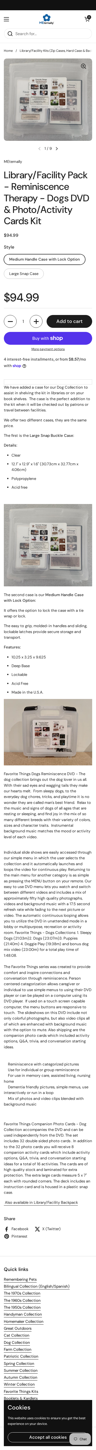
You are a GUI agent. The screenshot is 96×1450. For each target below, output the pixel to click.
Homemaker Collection (24, 1321)
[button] (87, 19)
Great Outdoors (17, 1328)
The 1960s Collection (22, 1300)
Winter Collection (19, 1384)
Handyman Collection (23, 1314)
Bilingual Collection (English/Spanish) (37, 1286)
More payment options (48, 349)
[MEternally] (47, 19)
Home (8, 50)
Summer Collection (21, 1370)
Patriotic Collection (21, 1356)
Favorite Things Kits (21, 1391)
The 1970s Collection (22, 1293)
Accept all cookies (48, 1437)
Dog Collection (17, 1342)
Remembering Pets (20, 1279)
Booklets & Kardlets (21, 1398)
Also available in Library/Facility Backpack (41, 1202)
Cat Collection (16, 1335)
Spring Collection (19, 1363)
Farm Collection (17, 1349)
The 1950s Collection (22, 1307)
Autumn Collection (20, 1377)
